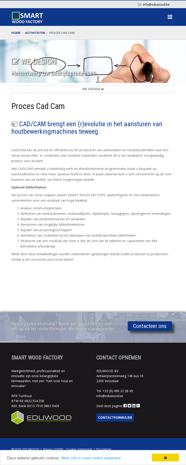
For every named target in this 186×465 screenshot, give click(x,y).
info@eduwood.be (156, 4)
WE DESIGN (91, 89)
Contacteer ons (149, 326)
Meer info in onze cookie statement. (91, 457)
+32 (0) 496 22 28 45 (118, 391)
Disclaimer (103, 449)
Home (15, 33)
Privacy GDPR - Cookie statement (67, 449)
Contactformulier (115, 417)
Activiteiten (35, 33)
